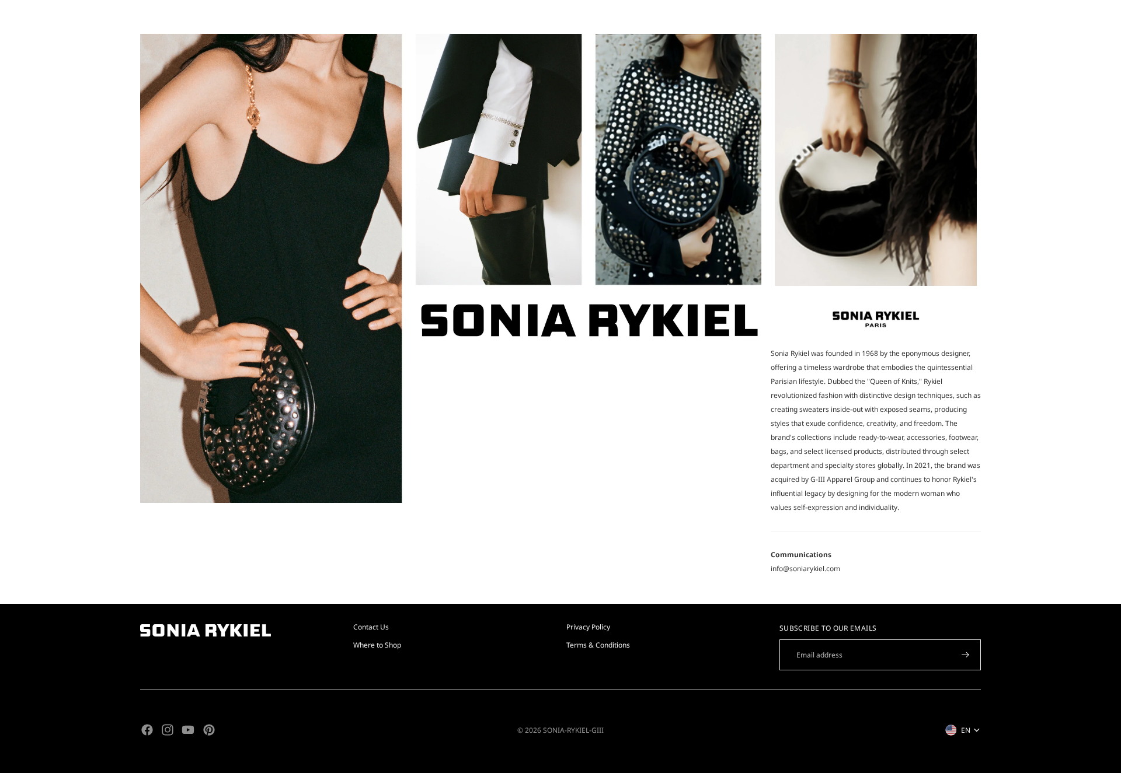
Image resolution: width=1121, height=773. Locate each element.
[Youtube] (188, 730)
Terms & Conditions (598, 645)
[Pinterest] (209, 730)
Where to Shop (377, 645)
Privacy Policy (588, 627)
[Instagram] (168, 730)
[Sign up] (965, 655)
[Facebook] (147, 730)
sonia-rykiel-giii (573, 730)
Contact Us (371, 627)
